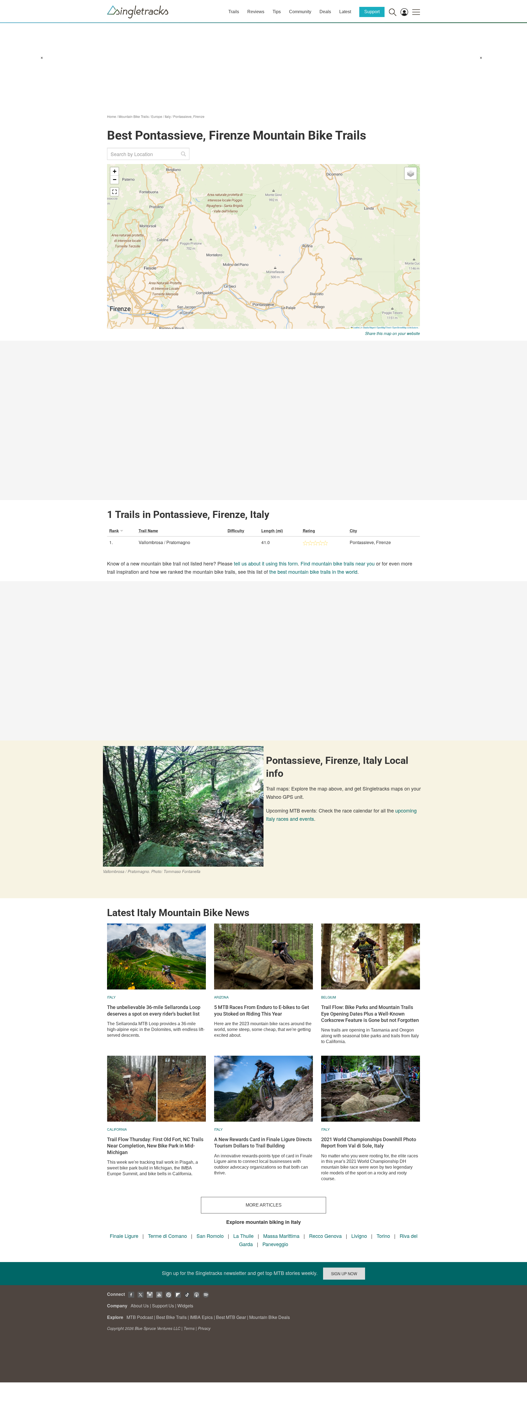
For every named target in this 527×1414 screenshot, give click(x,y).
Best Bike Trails (171, 1317)
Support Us (163, 1305)
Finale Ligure (124, 1235)
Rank (114, 530)
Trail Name (148, 530)
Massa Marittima (281, 1235)
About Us (140, 1305)
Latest (345, 11)
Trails (233, 11)
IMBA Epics (201, 1317)
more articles (264, 1205)
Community (300, 11)
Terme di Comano (167, 1235)
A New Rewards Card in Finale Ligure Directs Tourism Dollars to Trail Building (263, 1142)
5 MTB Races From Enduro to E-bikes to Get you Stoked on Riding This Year (261, 1010)
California (117, 1129)
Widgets (185, 1305)
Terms (189, 1328)
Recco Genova (325, 1235)
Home (111, 116)
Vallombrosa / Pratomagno (164, 542)
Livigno (359, 1235)
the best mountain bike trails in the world (313, 571)
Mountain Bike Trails (134, 116)
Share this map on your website (392, 333)
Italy (168, 116)
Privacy (204, 1328)
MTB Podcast (140, 1317)
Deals (325, 11)
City (353, 530)
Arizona (221, 997)
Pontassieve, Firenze (188, 116)
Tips (277, 11)
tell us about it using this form (266, 563)
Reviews (255, 11)
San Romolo (210, 1235)
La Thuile (243, 1235)
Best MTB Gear (231, 1317)
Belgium (328, 997)
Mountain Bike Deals (269, 1317)
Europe (156, 116)
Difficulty (236, 530)
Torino (383, 1235)
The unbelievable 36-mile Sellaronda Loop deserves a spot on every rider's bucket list (153, 1010)
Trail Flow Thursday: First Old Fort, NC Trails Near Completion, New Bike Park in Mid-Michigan (155, 1145)
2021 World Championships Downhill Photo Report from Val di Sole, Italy (368, 1142)
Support (372, 11)
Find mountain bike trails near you (338, 563)
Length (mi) (272, 530)
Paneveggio (275, 1243)
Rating (309, 530)
